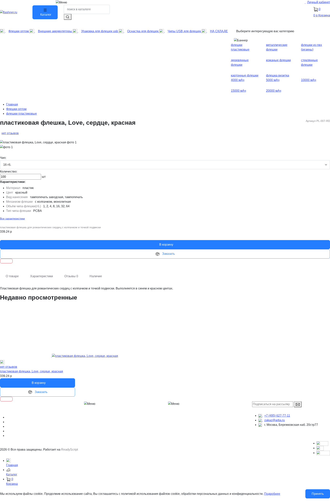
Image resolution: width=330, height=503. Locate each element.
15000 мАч (238, 90)
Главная (12, 104)
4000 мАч (237, 80)
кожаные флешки (278, 60)
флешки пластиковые (21, 113)
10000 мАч (308, 80)
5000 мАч (272, 80)
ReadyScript (69, 449)
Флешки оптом (16, 109)
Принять (318, 493)
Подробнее (272, 493)
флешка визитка (277, 75)
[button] (168, 472)
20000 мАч (273, 90)
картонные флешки (244, 75)
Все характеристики (12, 218)
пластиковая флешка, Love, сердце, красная (31, 371)
